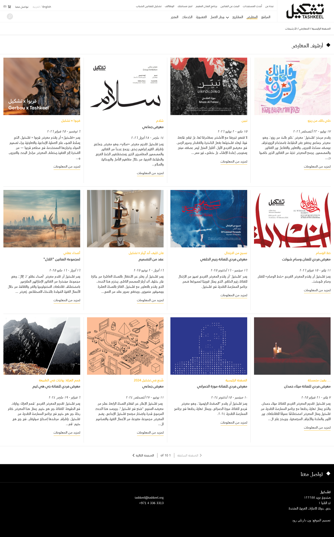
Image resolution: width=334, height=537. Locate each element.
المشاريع (237, 17)
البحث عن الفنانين (230, 6)
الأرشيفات (291, 28)
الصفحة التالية (145, 455)
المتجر (174, 17)
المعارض (252, 17)
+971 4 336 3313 (151, 502)
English (46, 7)
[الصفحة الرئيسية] (305, 11)
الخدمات (187, 17)
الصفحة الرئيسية (321, 28)
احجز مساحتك (185, 6)
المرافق (265, 17)
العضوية (201, 17)
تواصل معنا (21, 7)
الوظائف (169, 6)
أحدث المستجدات (252, 6)
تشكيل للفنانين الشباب (149, 6)
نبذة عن (269, 6)
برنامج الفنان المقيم (206, 6)
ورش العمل (217, 17)
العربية (36, 7)
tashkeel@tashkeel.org (149, 497)
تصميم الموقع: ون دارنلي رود (311, 520)
